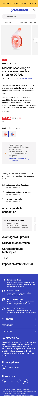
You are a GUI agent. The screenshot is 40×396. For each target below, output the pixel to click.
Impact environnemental (17, 264)
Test (5, 258)
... (16, 22)
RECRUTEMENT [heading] (7, 325)
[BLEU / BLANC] (12, 134)
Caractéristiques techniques (12, 250)
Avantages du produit (15, 237)
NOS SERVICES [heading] (7, 319)
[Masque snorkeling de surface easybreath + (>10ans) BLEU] (16, 40)
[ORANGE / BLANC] (5, 134)
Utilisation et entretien (16, 243)
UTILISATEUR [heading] (7, 331)
